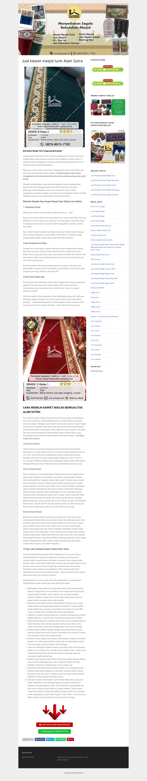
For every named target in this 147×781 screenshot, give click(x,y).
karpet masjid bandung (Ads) (102, 240)
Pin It (71, 739)
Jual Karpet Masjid (98, 211)
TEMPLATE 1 (95, 293)
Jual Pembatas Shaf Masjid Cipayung (105, 180)
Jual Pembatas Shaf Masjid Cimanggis (105, 190)
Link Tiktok (95, 331)
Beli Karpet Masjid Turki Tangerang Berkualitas (42, 151)
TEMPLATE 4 (95, 307)
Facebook (40, 739)
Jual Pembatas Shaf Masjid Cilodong (104, 195)
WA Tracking (95, 259)
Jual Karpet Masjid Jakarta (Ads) (103, 269)
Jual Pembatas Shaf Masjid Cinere (103, 185)
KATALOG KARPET (98, 288)
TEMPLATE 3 (95, 302)
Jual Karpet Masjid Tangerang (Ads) (104, 278)
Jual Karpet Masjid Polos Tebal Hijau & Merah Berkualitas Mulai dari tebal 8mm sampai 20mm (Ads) (107, 247)
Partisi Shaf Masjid (98, 221)
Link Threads (95, 335)
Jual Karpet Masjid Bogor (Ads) (102, 283)
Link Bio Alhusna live (98, 235)
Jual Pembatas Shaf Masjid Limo (103, 176)
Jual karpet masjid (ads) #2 (101, 226)
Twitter (51, 739)
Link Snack (95, 340)
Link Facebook (96, 345)
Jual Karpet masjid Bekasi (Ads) (102, 264)
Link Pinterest (96, 354)
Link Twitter (95, 350)
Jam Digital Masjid (97, 216)
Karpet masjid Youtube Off (101, 230)
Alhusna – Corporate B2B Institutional (104, 316)
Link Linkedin (96, 359)
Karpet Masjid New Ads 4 (100, 255)
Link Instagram (96, 321)
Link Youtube (95, 326)
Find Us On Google (98, 206)
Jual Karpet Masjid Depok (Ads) (102, 274)
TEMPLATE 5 (95, 312)
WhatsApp (61, 739)
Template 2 (95, 297)
